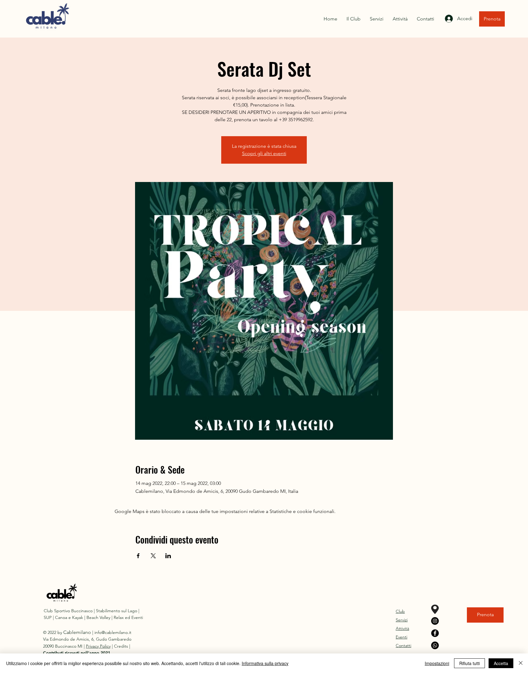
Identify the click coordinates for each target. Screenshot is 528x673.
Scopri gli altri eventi (264, 153)
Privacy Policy (98, 646)
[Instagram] (435, 621)
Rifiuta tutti (469, 663)
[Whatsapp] (435, 645)
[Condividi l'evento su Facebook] (138, 555)
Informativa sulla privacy (265, 663)
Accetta (501, 663)
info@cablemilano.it (112, 632)
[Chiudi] (520, 663)
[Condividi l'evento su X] (153, 555)
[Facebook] (435, 633)
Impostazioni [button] (437, 663)
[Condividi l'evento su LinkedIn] (168, 555)
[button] (76, 653)
